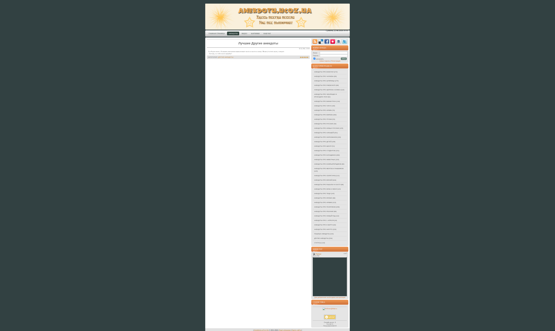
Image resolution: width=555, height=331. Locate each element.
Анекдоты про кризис (323, 198)
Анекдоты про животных (324, 159)
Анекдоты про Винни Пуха (325, 101)
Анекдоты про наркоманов (325, 137)
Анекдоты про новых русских (326, 128)
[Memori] (332, 41)
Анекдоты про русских (323, 124)
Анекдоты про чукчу (322, 106)
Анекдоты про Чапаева (324, 76)
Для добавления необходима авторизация (329, 297)
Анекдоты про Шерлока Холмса (327, 90)
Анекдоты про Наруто (323, 229)
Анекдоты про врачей (323, 180)
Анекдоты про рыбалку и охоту (327, 184)
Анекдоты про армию (323, 202)
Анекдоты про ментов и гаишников (329, 168)
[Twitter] (344, 41)
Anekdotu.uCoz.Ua (261, 330)
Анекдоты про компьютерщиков (327, 164)
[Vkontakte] (338, 41)
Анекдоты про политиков (325, 207)
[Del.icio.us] (321, 41)
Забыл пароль (324, 61)
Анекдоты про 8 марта (323, 225)
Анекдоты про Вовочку (324, 72)
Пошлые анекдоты (322, 234)
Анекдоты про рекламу (323, 211)
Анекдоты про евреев (323, 115)
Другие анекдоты (225, 57)
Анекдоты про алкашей (324, 132)
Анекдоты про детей (322, 141)
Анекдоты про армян (323, 110)
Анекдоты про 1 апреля (324, 220)
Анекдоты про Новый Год (324, 216)
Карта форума (285, 330)
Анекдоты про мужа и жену (325, 189)
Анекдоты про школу (323, 146)
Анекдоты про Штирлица (324, 81)
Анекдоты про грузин (323, 119)
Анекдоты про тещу (322, 193)
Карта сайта (296, 330)
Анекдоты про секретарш (325, 175)
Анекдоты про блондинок (325, 155)
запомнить (320, 59)
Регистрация (335, 61)
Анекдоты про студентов (324, 150)
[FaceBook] (326, 41)
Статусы (317, 243)
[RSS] (315, 41)
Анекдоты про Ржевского (325, 85)
